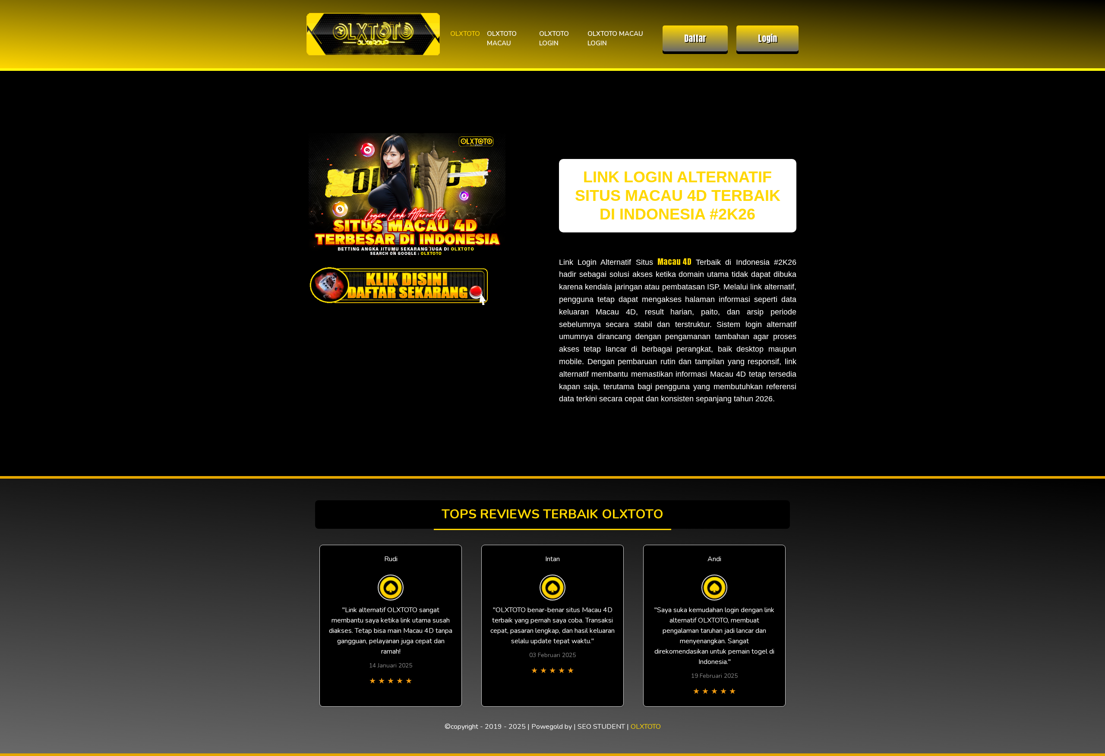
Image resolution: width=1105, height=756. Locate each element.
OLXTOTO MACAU (502, 38)
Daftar (695, 38)
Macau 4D (674, 261)
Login (767, 38)
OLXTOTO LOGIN (554, 38)
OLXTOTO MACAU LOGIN (615, 38)
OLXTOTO (465, 33)
